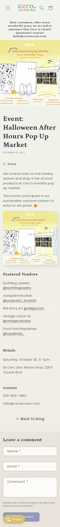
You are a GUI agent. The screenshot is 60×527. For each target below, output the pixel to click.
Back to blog (32, 418)
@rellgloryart (34, 308)
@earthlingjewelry (17, 288)
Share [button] (12, 164)
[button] (8, 8)
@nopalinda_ (13, 334)
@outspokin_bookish (19, 301)
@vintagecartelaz (17, 321)
